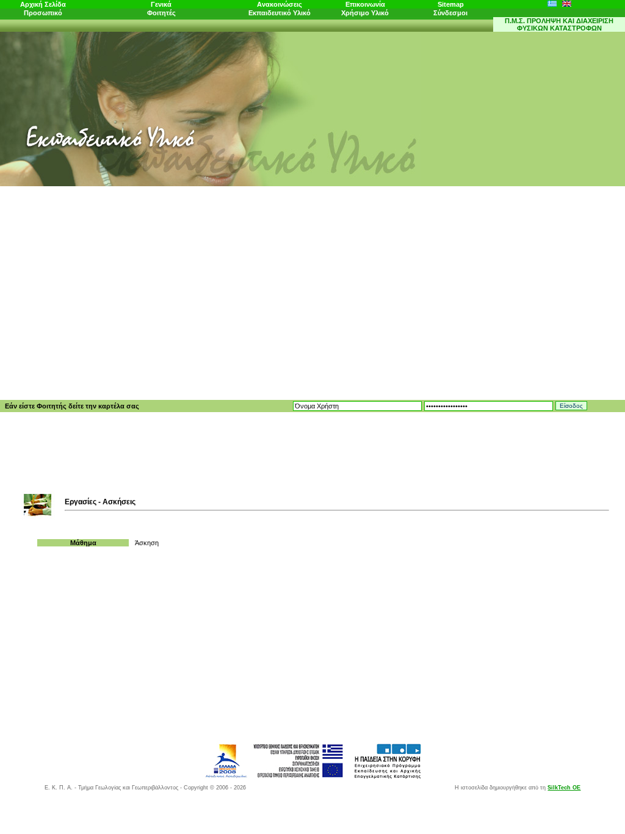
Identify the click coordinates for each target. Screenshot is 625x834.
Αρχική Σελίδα (43, 4)
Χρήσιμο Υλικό (365, 12)
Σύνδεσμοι (450, 12)
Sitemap (451, 4)
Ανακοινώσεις (279, 4)
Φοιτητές (161, 12)
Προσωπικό (43, 12)
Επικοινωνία (365, 4)
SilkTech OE (563, 788)
